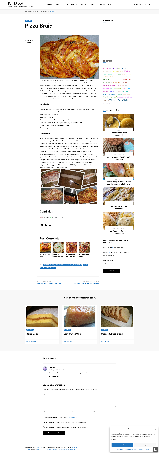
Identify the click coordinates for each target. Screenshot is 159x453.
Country (128, 74)
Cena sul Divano (49, 264)
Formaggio (127, 80)
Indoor (113, 88)
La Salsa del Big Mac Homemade (118, 232)
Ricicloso (120, 94)
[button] (155, 429)
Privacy (106, 253)
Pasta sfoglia (77, 264)
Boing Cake (32, 333)
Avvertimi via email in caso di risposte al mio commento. (65, 422)
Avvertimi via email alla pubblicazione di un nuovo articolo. (66, 427)
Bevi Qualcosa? (107, 71)
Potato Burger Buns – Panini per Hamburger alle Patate (119, 183)
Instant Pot (118, 88)
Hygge (126, 85)
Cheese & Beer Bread (112, 333)
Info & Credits (70, 4)
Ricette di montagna (110, 94)
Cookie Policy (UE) (105, 4)
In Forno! (28, 20)
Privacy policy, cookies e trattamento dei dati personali (137, 449)
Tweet (46, 217)
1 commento (30, 42)
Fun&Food (15, 3)
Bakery (120, 68)
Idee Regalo (107, 88)
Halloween (124, 82)
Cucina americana (109, 77)
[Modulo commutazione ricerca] (150, 4)
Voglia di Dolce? (119, 154)
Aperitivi (106, 68)
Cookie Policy (120, 449)
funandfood (29, 37)
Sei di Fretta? (110, 97)
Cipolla (123, 74)
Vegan (106, 100)
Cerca (92, 4)
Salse (118, 130)
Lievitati (68, 264)
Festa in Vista (60, 264)
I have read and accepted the (61, 417)
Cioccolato (117, 74)
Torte (131, 97)
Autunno (113, 68)
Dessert (118, 77)
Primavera (119, 91)
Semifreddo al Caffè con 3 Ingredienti (118, 158)
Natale (122, 204)
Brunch (127, 71)
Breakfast (120, 71)
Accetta (122, 445)
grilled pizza (79, 109)
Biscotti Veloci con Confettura (119, 207)
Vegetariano (118, 100)
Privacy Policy (71, 417)
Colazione (116, 204)
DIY (125, 77)
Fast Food (112, 80)
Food (57, 4)
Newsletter (107, 247)
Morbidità (106, 91)
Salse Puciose (126, 94)
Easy (128, 77)
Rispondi (55, 377)
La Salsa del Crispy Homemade (119, 133)
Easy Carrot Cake (72, 333)
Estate (83, 4)
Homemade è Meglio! (111, 85)
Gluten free (116, 82)
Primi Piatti (126, 91)
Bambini (124, 68)
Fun (48, 4)
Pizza (85, 264)
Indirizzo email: (109, 260)
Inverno (124, 88)
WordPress (40, 449)
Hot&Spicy (121, 85)
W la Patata (106, 103)
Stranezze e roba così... (48, 267)
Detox (122, 77)
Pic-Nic (112, 91)
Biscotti (114, 71)
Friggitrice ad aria (108, 82)
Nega (145, 445)
